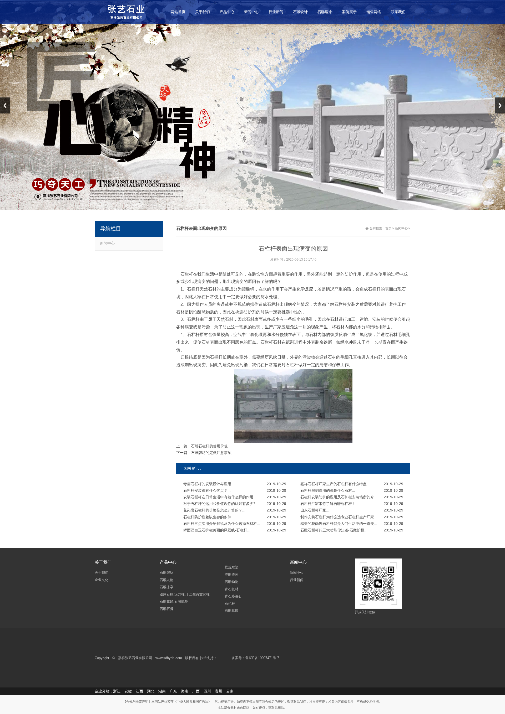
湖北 (150, 691)
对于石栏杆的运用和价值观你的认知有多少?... (221, 503)
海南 (184, 691)
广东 (173, 691)
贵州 (218, 691)
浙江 (116, 691)
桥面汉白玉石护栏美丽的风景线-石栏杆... (216, 530)
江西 (139, 691)
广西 (196, 691)
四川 (207, 691)
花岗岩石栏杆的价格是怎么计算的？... (214, 510)
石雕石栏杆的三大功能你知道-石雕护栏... (333, 530)
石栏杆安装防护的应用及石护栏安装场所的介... (338, 497)
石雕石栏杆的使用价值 (209, 446)
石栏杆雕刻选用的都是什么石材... (327, 490)
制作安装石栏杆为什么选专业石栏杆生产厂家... (338, 517)
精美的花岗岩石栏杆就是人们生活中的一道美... (338, 523)
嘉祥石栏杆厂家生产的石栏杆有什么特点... (335, 484)
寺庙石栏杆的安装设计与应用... (208, 484)
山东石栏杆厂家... (314, 510)
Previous (5, 105)
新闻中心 (107, 243)
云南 (230, 691)
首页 (388, 228)
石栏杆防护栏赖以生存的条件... (208, 517)
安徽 (128, 691)
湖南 (162, 691)
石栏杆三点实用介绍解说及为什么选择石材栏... (221, 523)
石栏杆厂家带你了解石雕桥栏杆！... (329, 503)
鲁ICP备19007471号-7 (262, 658)
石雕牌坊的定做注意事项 (211, 453)
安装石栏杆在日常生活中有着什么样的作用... (219, 497)
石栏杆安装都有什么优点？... (207, 490)
